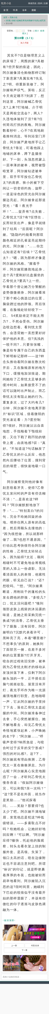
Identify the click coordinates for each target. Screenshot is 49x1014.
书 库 (15, 10)
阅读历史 (32, 3)
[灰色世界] (23, 31)
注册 (46, 3)
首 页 (5, 10)
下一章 (24, 950)
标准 (42, 31)
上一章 (14, 946)
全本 (24, 10)
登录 (40, 3)
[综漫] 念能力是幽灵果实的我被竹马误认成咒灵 (26, 20)
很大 (24, 33)
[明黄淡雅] (20, 31)
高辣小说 (13, 17)
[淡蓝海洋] (17, 31)
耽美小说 (6, 3)
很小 (37, 31)
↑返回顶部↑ (9, 920)
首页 (5, 17)
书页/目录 (35, 946)
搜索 (34, 10)
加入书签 (24, 43)
